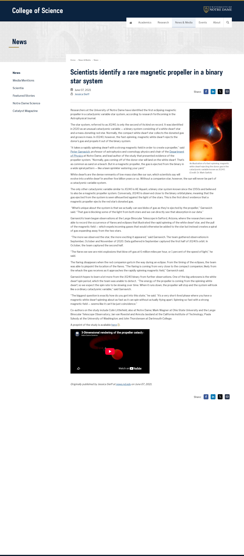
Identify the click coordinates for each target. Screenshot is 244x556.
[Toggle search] (228, 22)
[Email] (227, 91)
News (96, 60)
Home (72, 60)
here (114, 324)
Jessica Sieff (82, 94)
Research (163, 22)
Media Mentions (23, 80)
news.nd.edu (123, 384)
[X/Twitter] (220, 91)
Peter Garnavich (80, 151)
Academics (144, 22)
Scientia (18, 88)
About (216, 22)
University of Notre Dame (218, 9)
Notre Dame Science (26, 103)
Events (203, 22)
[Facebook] (206, 91)
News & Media (183, 22)
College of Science (37, 10)
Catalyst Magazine (25, 111)
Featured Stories (24, 95)
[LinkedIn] (213, 91)
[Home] (130, 22)
